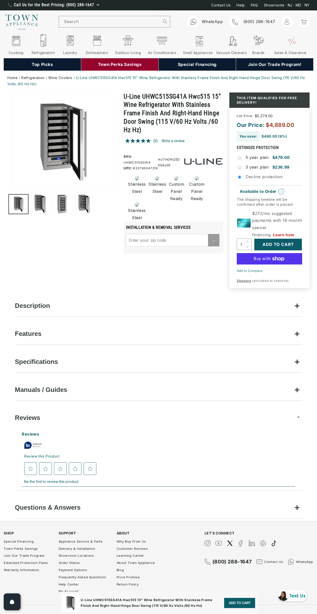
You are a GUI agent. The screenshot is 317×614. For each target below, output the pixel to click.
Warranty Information (21, 570)
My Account (69, 591)
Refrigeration (33, 78)
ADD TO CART (240, 603)
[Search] (165, 21)
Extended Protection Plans (26, 563)
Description (32, 305)
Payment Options (73, 570)
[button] (304, 21)
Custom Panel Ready (176, 191)
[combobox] (109, 21)
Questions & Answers (47, 507)
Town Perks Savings (21, 549)
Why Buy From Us (131, 541)
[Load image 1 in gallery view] (18, 204)
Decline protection (264, 176)
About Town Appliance (136, 563)
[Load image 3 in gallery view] (62, 204)
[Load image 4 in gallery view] (84, 204)
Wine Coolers (60, 78)
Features (28, 333)
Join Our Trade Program (24, 555)
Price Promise (128, 577)
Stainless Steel (135, 188)
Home (12, 78)
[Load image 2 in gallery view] (40, 204)
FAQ (254, 5)
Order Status (69, 563)
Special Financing (19, 541)
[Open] (12, 601)
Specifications (36, 361)
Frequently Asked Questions (82, 577)
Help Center (69, 584)
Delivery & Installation (77, 549)
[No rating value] (139, 141)
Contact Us (221, 5)
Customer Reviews (132, 549)
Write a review (173, 141)
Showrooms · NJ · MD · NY (287, 5)
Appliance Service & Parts (81, 541)
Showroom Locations (76, 555)
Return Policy (128, 584)
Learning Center (130, 555)
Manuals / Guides (41, 389)
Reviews (27, 417)
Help (241, 5)
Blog (120, 570)
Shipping (244, 281)
